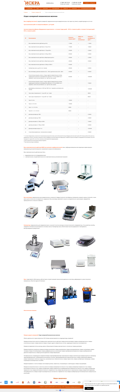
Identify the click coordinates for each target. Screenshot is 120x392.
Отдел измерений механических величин (54, 12)
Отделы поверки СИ (36, 12)
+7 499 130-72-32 (65, 2)
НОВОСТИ (66, 8)
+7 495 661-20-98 (76, 2)
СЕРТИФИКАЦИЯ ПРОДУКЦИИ (87, 8)
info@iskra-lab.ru (50, 3)
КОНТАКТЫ (74, 8)
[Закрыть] (117, 382)
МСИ (37, 8)
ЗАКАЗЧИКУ (45, 8)
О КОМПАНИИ (29, 8)
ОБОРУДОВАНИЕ (55, 8)
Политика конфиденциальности (72, 386)
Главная (26, 12)
